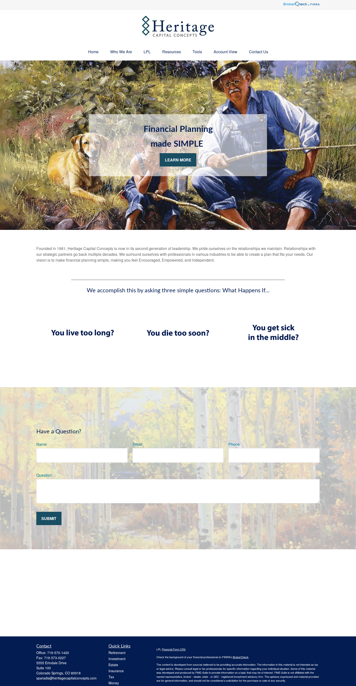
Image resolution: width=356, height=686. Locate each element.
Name (41, 444)
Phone (234, 444)
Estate (113, 664)
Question (44, 475)
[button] (93, 51)
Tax (111, 676)
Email (137, 444)
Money (113, 682)
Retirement (116, 652)
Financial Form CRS (174, 649)
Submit (48, 518)
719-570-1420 (58, 652)
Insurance (116, 670)
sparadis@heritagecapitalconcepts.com (66, 678)
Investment (116, 658)
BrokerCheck (240, 657)
